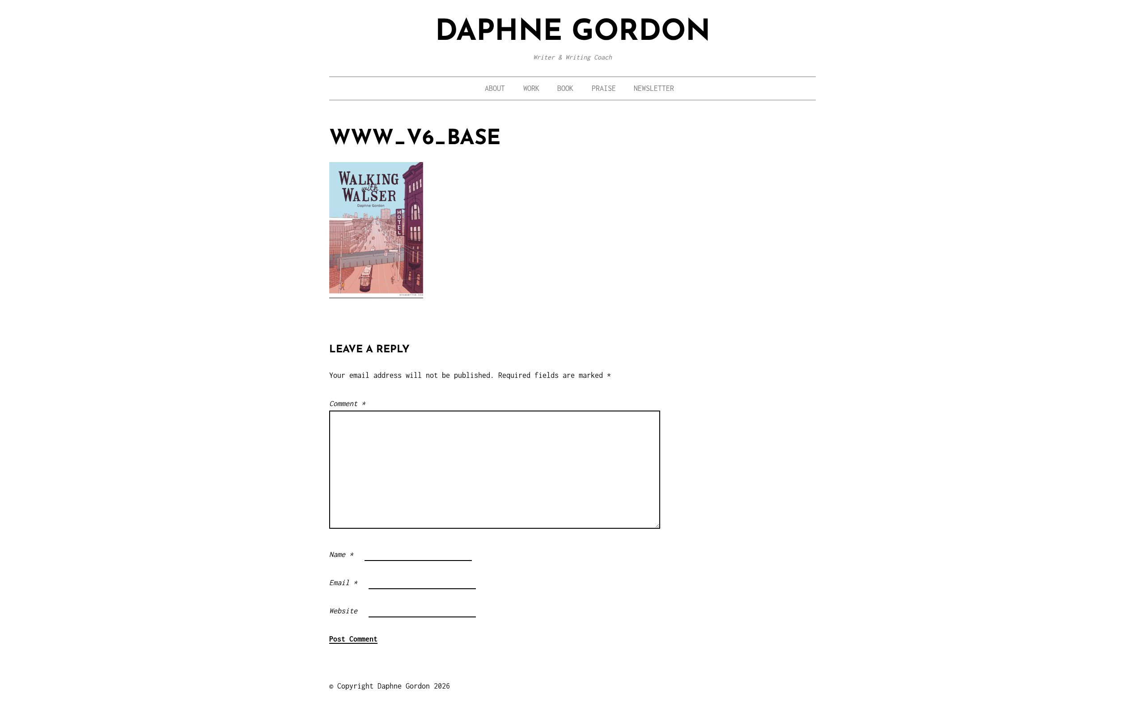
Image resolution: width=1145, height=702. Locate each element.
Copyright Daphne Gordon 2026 (393, 686)
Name (341, 554)
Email (343, 582)
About (495, 88)
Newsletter (654, 88)
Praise (604, 88)
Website (343, 611)
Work (531, 88)
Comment (347, 403)
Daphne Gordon (572, 32)
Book (565, 88)
